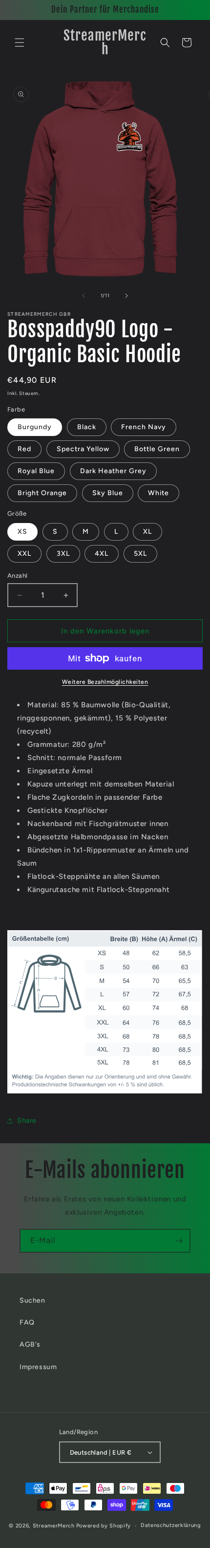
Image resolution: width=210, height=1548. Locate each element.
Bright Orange (42, 493)
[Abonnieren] (178, 1241)
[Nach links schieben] (83, 295)
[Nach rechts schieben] (126, 295)
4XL (101, 553)
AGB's (30, 1344)
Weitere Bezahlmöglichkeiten (105, 681)
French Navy (143, 427)
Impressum (38, 1367)
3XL (63, 553)
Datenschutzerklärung (171, 1525)
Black (86, 427)
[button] (19, 42)
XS (22, 531)
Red (24, 449)
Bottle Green (157, 449)
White (158, 493)
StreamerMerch (54, 1526)
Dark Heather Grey (113, 471)
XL (147, 531)
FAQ (27, 1322)
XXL (24, 553)
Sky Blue (107, 493)
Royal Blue (36, 471)
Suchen (32, 1300)
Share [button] (27, 1120)
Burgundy (35, 427)
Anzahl (17, 575)
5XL (140, 553)
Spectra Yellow (83, 449)
